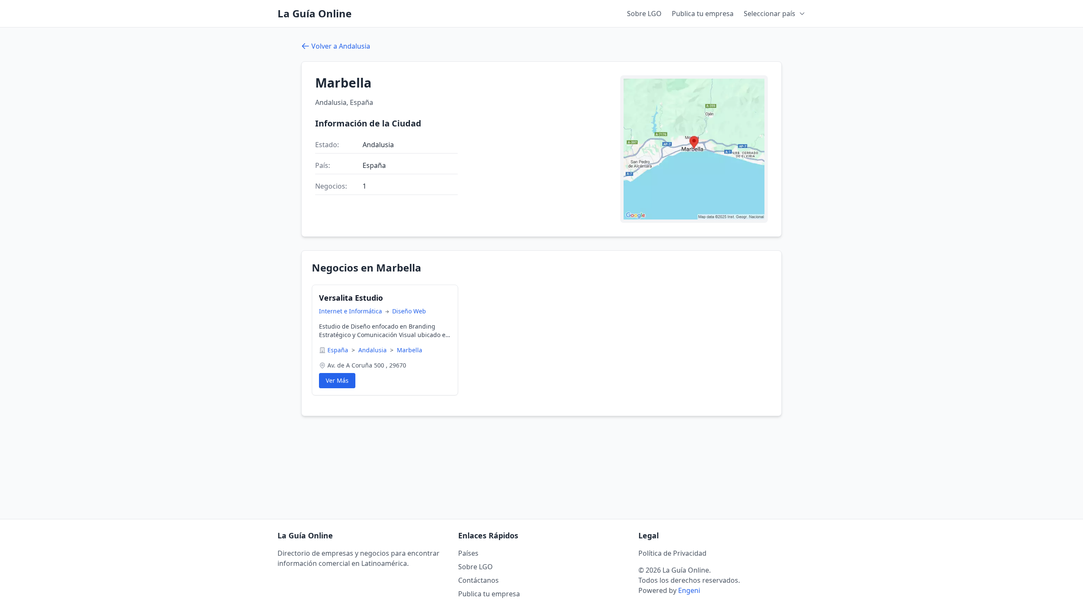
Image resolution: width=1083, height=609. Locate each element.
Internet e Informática (351, 311)
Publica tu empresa (703, 13)
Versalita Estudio (351, 298)
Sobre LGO (644, 13)
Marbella (409, 350)
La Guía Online (315, 13)
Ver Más (337, 380)
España (338, 350)
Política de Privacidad (672, 553)
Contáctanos (478, 580)
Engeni (689, 590)
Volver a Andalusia (340, 46)
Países (468, 553)
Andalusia (373, 350)
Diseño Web (409, 311)
